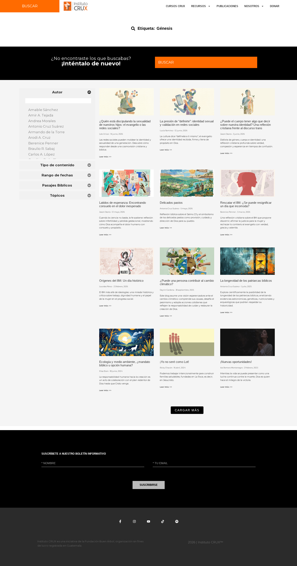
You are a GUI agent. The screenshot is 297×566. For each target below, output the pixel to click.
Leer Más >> (105, 157)
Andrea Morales (42, 121)
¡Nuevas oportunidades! (236, 361)
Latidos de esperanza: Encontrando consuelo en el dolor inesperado (122, 204)
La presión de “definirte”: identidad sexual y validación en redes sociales (187, 122)
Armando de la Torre (46, 132)
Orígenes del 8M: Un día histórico (121, 280)
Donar (274, 6)
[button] (187, 410)
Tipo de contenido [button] (57, 165)
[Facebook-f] (120, 521)
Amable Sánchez (43, 110)
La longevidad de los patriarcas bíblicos (246, 280)
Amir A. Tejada (41, 115)
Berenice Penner (43, 143)
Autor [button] (57, 92)
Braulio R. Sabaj (41, 149)
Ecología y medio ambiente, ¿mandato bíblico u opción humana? (124, 363)
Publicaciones (227, 6)
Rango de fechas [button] (57, 175)
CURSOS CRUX (175, 6)
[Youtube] (148, 521)
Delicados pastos (171, 202)
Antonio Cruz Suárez (46, 126)
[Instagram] (134, 521)
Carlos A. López (42, 154)
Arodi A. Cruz (39, 137)
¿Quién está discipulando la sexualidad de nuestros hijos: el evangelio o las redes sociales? (125, 124)
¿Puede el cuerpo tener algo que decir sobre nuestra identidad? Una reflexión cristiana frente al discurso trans (245, 124)
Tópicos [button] (57, 195)
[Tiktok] (162, 521)
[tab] (57, 92)
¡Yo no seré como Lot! (174, 361)
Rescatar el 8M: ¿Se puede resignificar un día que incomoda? (246, 204)
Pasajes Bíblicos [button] (57, 185)
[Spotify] (176, 521)
